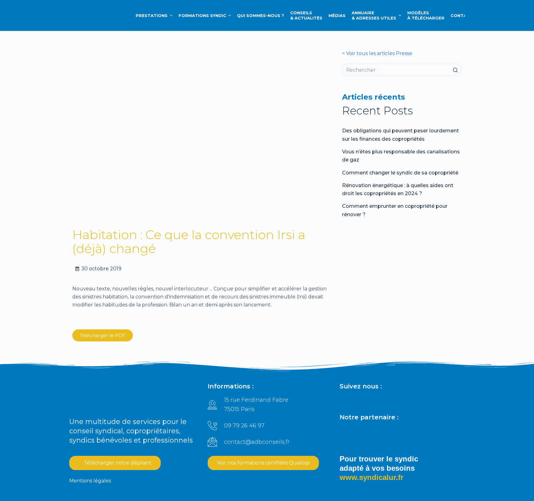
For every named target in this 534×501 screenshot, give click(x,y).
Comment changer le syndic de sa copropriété (400, 173)
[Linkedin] (344, 400)
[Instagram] (372, 400)
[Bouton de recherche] (455, 70)
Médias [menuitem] (336, 15)
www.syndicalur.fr (371, 477)
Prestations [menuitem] (151, 15)
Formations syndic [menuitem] (202, 15)
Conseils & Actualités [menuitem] (306, 15)
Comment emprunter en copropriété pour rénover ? (394, 210)
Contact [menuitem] (462, 15)
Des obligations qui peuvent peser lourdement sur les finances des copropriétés (400, 135)
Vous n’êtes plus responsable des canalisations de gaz (401, 156)
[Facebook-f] (358, 400)
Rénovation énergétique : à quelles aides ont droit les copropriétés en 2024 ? (397, 189)
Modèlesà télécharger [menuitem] (425, 15)
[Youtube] (401, 400)
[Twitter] (387, 400)
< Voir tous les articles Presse (377, 53)
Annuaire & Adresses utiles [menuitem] (374, 15)
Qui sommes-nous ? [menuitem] (260, 15)
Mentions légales (90, 481)
